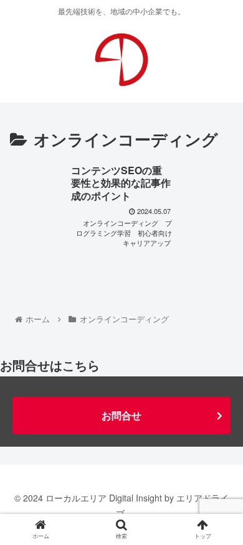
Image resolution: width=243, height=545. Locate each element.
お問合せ (121, 415)
